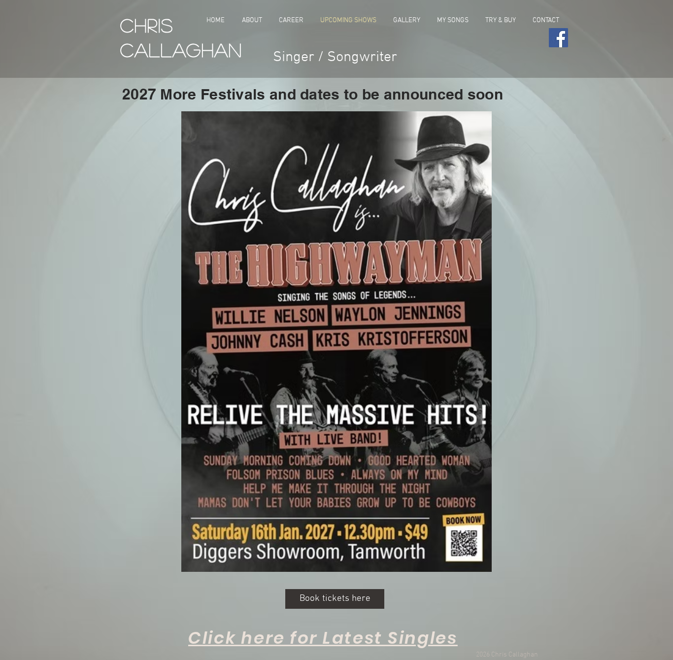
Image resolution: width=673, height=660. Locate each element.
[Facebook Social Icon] (558, 37)
